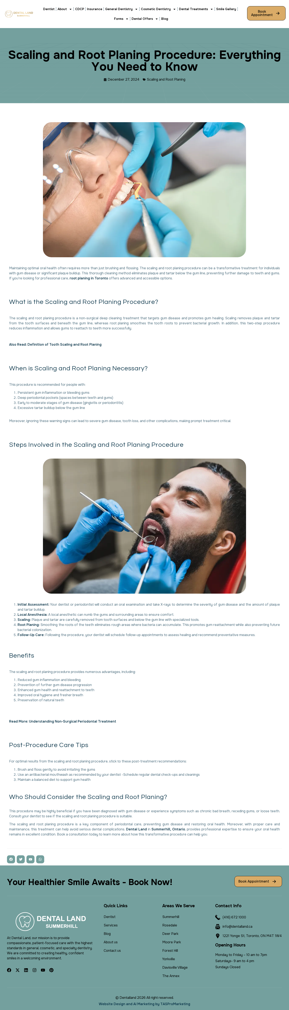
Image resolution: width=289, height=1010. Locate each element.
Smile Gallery (226, 9)
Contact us (112, 950)
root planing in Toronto (89, 278)
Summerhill (170, 917)
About (62, 9)
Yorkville (168, 959)
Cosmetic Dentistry (156, 9)
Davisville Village (175, 967)
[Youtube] (43, 970)
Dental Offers (142, 19)
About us (111, 942)
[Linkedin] (26, 970)
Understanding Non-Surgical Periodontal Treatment (72, 721)
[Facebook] (9, 970)
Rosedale (169, 925)
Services (111, 925)
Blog (164, 19)
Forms (118, 19)
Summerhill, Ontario (168, 829)
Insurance (94, 9)
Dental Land (136, 829)
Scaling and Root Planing (166, 79)
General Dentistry (119, 9)
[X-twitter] (17, 970)
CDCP (79, 9)
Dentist (49, 9)
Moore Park (171, 942)
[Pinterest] (51, 970)
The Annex (170, 976)
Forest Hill (170, 950)
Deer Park (170, 933)
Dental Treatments (193, 9)
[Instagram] (34, 970)
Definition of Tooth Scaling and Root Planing (65, 344)
